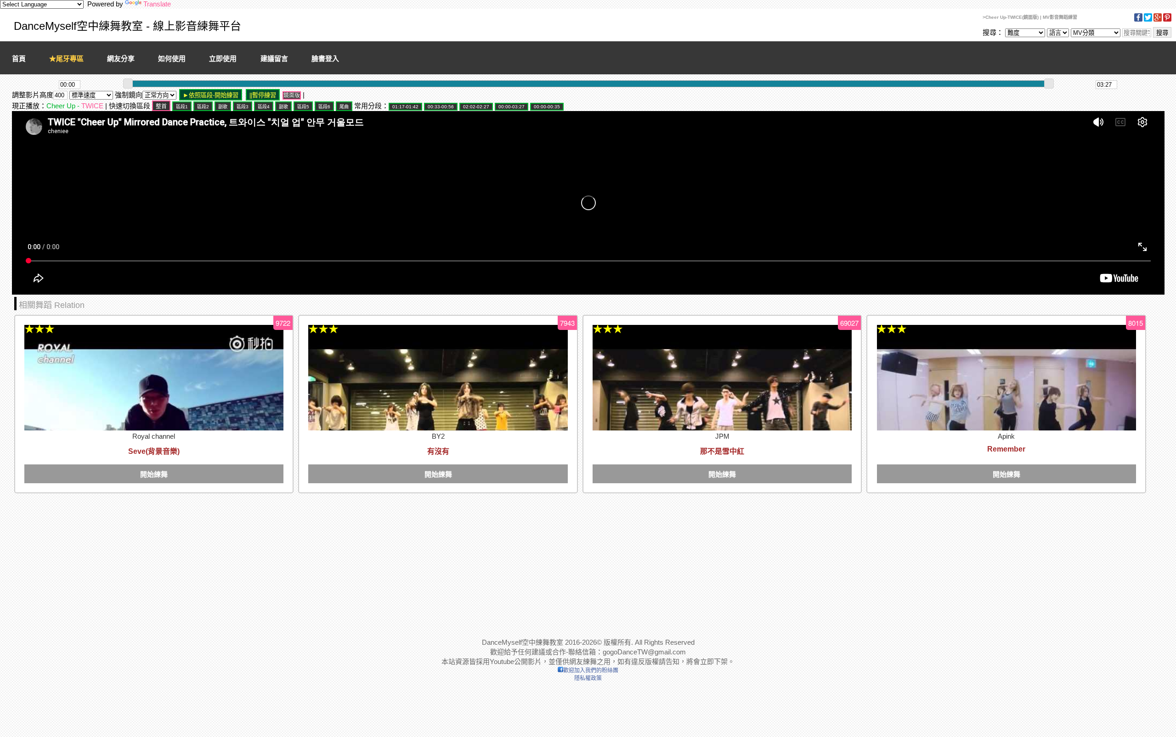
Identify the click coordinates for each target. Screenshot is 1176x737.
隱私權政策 (588, 678)
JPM (722, 436)
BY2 (438, 436)
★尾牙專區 (66, 58)
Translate (157, 4)
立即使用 (223, 58)
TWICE (92, 106)
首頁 (19, 58)
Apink (1006, 436)
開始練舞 (154, 474)
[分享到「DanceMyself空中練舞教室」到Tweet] (1148, 19)
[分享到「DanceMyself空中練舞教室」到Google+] (1157, 19)
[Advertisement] (287, 560)
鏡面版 (291, 95)
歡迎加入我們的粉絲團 (590, 670)
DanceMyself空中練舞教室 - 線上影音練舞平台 (127, 26)
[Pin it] (1167, 19)
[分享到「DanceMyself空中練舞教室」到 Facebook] (1138, 19)
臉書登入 (325, 58)
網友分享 (121, 58)
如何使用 (172, 58)
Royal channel (153, 436)
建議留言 (274, 58)
